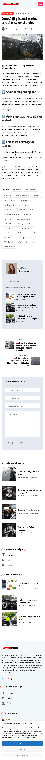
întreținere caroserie (26, 210)
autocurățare (17, 190)
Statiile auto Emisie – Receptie (26, 528)
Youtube (9, 565)
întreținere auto (9, 210)
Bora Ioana (9, 29)
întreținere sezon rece (11, 214)
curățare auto (36, 196)
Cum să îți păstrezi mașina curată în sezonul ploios (20, 21)
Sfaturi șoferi (8, 242)
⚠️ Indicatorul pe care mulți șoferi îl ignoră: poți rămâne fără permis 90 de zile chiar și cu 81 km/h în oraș (27, 317)
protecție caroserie (24, 224)
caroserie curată (31, 190)
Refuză (22, 749)
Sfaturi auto (8, 237)
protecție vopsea (9, 228)
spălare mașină (22, 242)
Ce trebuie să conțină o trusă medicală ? (29, 491)
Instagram (10, 560)
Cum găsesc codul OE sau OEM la (30, 584)
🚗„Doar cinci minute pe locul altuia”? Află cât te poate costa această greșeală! (26, 346)
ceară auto (7, 196)
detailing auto (24, 200)
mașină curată (28, 214)
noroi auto (7, 219)
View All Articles (14, 281)
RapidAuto (7, 233)
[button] (42, 723)
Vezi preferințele (22, 755)
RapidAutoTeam (23, 477)
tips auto (35, 242)
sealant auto (20, 233)
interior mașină (23, 205)
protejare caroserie (26, 228)
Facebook (10, 555)
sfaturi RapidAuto (23, 237)
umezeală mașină (9, 247)
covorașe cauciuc (21, 196)
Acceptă (22, 743)
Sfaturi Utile (7, 13)
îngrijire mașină (9, 205)
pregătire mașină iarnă (23, 219)
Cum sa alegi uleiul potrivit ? (30, 510)
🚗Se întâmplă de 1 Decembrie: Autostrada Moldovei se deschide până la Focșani (18, 362)
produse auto (8, 224)
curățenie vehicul (9, 200)
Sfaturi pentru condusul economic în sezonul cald (27, 306)
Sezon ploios (33, 233)
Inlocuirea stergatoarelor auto (28, 472)
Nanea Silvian (23, 589)
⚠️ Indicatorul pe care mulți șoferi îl (29, 617)
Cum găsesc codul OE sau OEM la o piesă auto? (27, 295)
